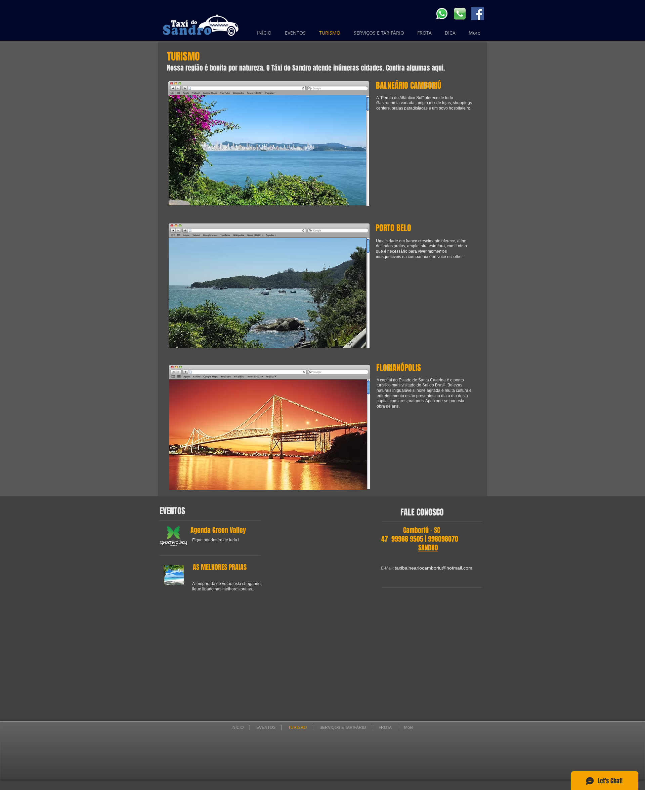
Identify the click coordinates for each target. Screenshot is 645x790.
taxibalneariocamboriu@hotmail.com (433, 568)
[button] (267, 293)
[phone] (459, 13)
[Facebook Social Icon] (477, 13)
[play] (352, 342)
